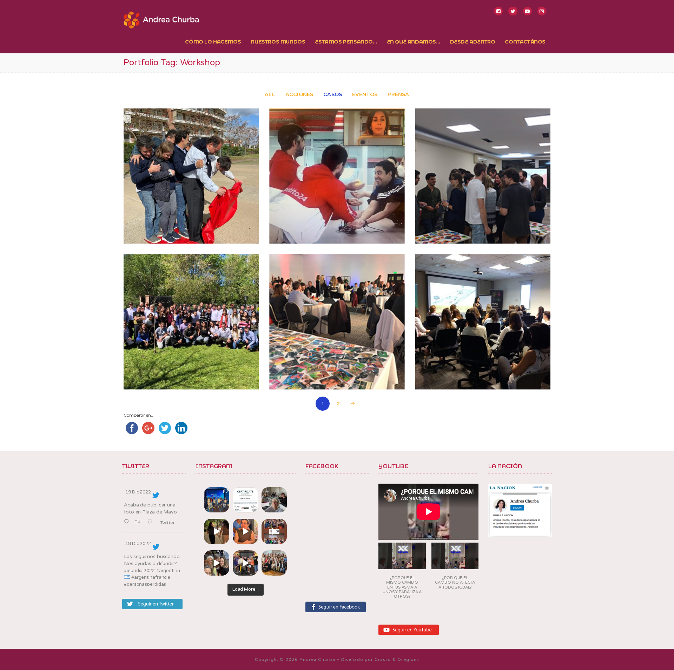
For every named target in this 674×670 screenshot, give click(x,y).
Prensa (398, 94)
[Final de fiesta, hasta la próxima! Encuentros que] (216, 531)
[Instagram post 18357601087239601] (274, 531)
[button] (402, 573)
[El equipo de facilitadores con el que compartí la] (274, 563)
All (270, 94)
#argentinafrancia (150, 577)
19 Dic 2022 (138, 492)
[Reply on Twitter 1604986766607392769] (127, 522)
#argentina (168, 570)
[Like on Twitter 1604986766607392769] (152, 522)
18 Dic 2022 (138, 543)
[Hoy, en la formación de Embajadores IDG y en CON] (216, 563)
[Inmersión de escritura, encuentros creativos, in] (274, 499)
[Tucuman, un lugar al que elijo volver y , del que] (216, 499)
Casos (332, 94)
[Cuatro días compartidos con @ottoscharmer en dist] (245, 563)
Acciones (299, 94)
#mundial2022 (139, 570)
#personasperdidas (145, 584)
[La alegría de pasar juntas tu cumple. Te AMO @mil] (245, 531)
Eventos (365, 94)
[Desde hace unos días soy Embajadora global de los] (245, 499)
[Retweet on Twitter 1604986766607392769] (139, 522)
